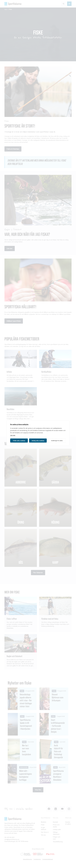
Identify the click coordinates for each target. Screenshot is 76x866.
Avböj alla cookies (38, 440)
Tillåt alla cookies (19, 440)
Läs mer (12, 435)
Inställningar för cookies (57, 440)
